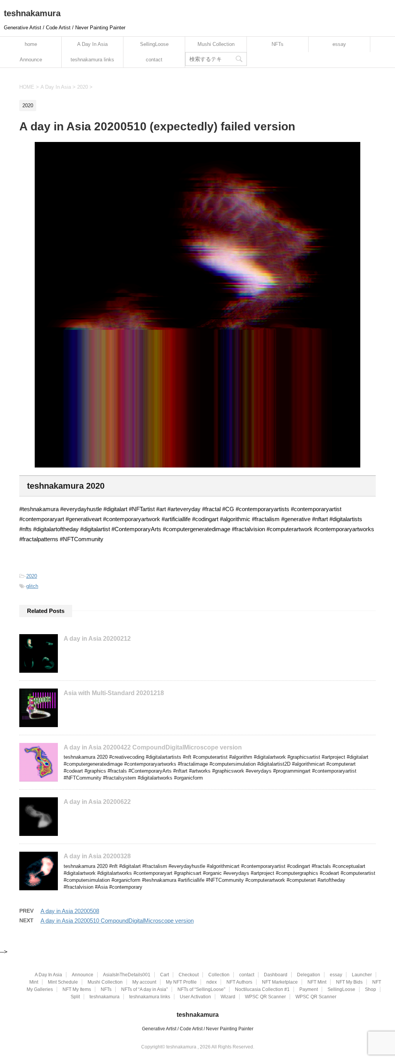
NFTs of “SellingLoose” (201, 989)
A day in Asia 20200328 (97, 856)
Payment (308, 989)
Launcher (362, 974)
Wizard (228, 996)
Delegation (308, 974)
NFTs (278, 44)
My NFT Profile (181, 982)
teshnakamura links (92, 59)
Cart (164, 974)
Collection (219, 974)
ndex (211, 982)
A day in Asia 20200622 (97, 801)
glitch (32, 586)
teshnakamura (32, 13)
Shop (370, 989)
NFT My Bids (349, 982)
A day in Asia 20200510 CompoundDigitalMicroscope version (117, 920)
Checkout (189, 974)
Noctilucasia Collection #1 (262, 989)
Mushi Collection (216, 44)
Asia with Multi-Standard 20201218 (114, 693)
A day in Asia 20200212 (97, 638)
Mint (33, 982)
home (31, 44)
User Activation (195, 996)
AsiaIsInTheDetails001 (126, 974)
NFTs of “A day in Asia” (144, 989)
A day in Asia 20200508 (70, 911)
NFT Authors (239, 982)
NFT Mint (316, 982)
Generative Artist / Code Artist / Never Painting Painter (197, 1028)
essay (339, 44)
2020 (31, 576)
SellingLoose (154, 44)
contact (154, 59)
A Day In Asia (92, 44)
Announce (31, 59)
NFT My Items (76, 989)
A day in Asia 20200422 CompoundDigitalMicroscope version (153, 747)
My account (144, 982)
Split (75, 996)
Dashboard (275, 974)
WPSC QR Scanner (265, 996)
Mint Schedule (63, 982)
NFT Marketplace (280, 982)
